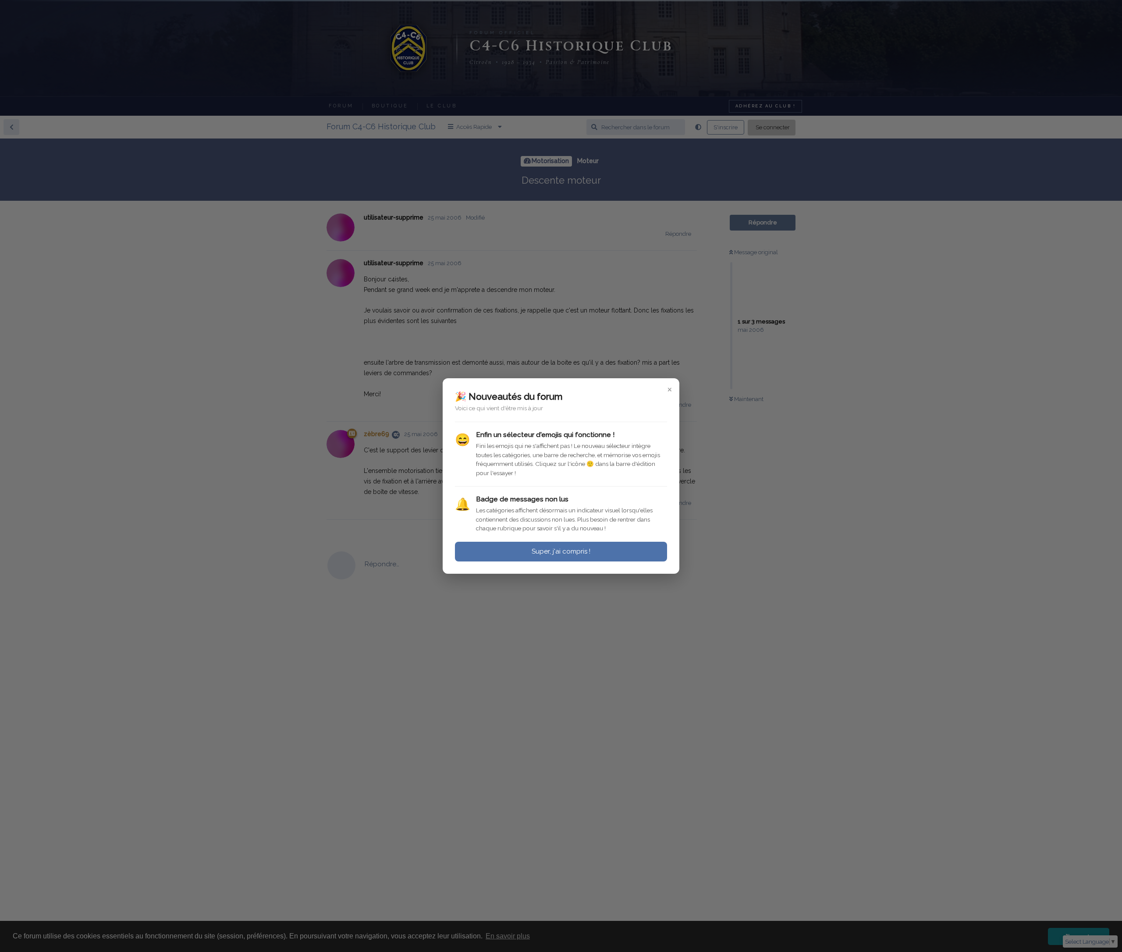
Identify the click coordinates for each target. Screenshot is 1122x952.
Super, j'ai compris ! (561, 551)
